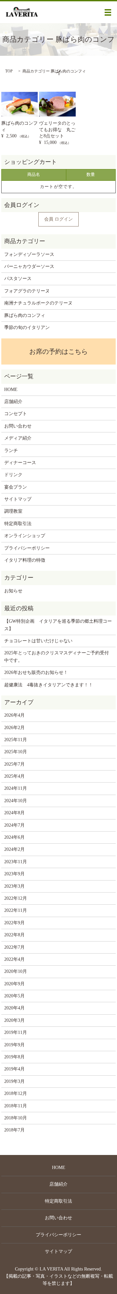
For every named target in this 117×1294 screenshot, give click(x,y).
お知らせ (13, 590)
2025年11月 (15, 739)
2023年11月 (15, 861)
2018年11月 (15, 1105)
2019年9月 (14, 1044)
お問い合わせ (18, 426)
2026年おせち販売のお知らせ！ (36, 672)
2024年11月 (15, 788)
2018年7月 (14, 1130)
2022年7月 (14, 947)
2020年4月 (14, 1008)
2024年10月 (15, 800)
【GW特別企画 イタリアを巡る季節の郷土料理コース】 (58, 625)
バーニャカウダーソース (29, 266)
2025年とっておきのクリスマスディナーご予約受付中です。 (56, 656)
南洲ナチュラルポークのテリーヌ (38, 303)
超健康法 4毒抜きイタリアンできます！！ (48, 684)
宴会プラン (15, 487)
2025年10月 (15, 751)
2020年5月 (14, 995)
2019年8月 (14, 1056)
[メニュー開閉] (108, 12)
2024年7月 (14, 825)
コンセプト (15, 413)
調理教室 (13, 511)
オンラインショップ (24, 535)
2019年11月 (15, 1032)
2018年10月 (15, 1117)
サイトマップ (18, 499)
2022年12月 (15, 898)
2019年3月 (14, 1081)
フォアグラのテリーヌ (27, 290)
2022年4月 (14, 959)
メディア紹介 (18, 438)
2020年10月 (15, 971)
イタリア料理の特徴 (24, 560)
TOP (9, 71)
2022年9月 (14, 922)
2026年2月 (14, 727)
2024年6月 (14, 837)
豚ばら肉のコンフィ (24, 315)
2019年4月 (14, 1069)
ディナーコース (20, 462)
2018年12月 (15, 1093)
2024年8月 (14, 812)
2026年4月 (14, 715)
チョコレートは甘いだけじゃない (38, 640)
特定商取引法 (18, 523)
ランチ (11, 450)
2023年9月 (14, 873)
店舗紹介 (13, 401)
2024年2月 (14, 849)
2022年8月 (14, 934)
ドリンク (13, 474)
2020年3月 (14, 1020)
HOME (11, 389)
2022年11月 (15, 910)
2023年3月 (14, 886)
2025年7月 (14, 764)
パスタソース (18, 278)
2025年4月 (14, 776)
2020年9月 (14, 983)
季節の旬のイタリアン (27, 327)
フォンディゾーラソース (29, 254)
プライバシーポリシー (27, 548)
